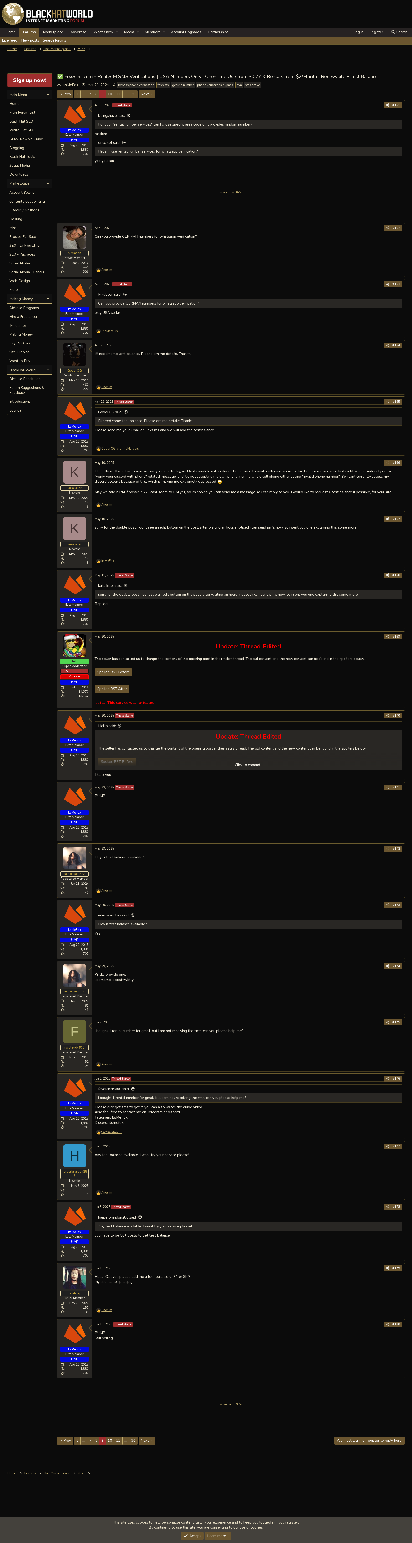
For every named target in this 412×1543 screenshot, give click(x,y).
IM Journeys (18, 325)
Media (129, 32)
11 (118, 94)
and (120, 448)
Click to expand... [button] (248, 764)
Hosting (15, 219)
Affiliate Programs (24, 307)
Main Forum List (22, 112)
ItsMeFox (70, 84)
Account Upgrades (186, 32)
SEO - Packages (22, 254)
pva (239, 85)
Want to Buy (19, 361)
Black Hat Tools (22, 156)
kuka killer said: (110, 585)
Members (152, 32)
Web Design (19, 281)
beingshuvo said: (111, 115)
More (13, 289)
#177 (396, 1146)
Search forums (54, 40)
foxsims (163, 85)
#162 (396, 228)
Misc (12, 227)
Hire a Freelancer (23, 316)
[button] (117, 32)
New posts (30, 40)
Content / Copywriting (27, 201)
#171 (396, 787)
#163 (396, 284)
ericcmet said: (109, 142)
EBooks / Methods (24, 210)
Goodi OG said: (110, 412)
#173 (396, 905)
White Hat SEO (22, 130)
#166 (396, 463)
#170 (396, 715)
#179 (396, 1268)
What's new (103, 32)
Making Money (21, 334)
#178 (396, 1207)
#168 (396, 575)
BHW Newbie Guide (26, 139)
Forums (29, 32)
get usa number (183, 85)
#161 (396, 105)
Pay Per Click (20, 343)
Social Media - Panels (26, 272)
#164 (396, 345)
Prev (67, 94)
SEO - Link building (24, 245)
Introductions (20, 401)
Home (10, 32)
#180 (396, 1324)
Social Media (19, 165)
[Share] (387, 105)
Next (145, 94)
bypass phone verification (136, 85)
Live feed (9, 40)
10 (110, 94)
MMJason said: (109, 294)
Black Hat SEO (21, 121)
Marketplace (53, 32)
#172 (396, 849)
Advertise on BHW (231, 192)
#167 (396, 519)
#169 (396, 636)
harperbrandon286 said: (117, 1217)
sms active (252, 85)
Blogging (16, 147)
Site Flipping (19, 352)
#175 (396, 1022)
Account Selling (22, 192)
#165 (396, 402)
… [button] (83, 94)
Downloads (18, 174)
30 (133, 94)
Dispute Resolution (25, 378)
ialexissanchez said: (113, 915)
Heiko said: (107, 725)
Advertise (78, 32)
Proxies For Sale (22, 236)
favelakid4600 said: (113, 1089)
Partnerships (218, 32)
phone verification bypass (215, 85)
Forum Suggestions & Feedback (26, 390)
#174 (396, 966)
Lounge (15, 410)
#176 (396, 1079)
